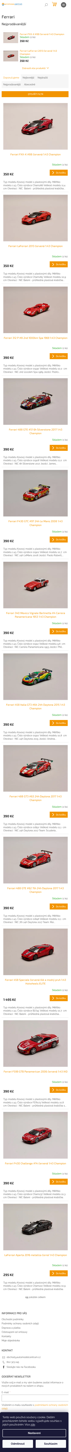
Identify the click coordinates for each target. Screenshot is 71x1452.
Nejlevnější (28, 77)
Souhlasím (50, 1443)
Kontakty (6, 1336)
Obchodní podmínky (13, 1319)
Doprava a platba (11, 1327)
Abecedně (29, 84)
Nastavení (34, 1433)
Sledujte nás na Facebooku (21, 1367)
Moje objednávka (11, 1340)
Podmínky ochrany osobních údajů (20, 1323)
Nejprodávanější (12, 84)
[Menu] (63, 5)
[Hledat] (46, 5)
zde (33, 1424)
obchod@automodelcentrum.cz (24, 1357)
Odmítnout (18, 1443)
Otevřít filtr (35, 94)
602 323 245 (13, 1362)
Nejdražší (43, 77)
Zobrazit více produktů (34, 68)
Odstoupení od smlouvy (14, 1332)
